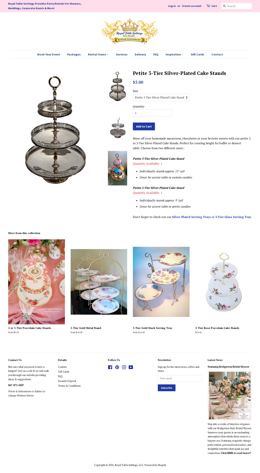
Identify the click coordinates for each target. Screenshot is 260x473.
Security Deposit (67, 381)
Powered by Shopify (155, 465)
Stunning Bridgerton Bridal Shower (228, 366)
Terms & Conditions (69, 385)
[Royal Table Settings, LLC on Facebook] (110, 368)
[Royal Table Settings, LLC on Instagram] (124, 368)
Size (135, 91)
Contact (217, 54)
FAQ (155, 54)
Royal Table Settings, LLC (129, 465)
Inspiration (173, 54)
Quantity (138, 106)
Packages (74, 54)
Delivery (140, 54)
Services (122, 54)
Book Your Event (48, 54)
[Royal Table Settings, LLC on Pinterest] (117, 368)
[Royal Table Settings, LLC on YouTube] (131, 368)
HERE (230, 453)
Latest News (215, 360)
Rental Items (97, 54)
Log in (172, 6)
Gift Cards (197, 54)
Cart (214, 6)
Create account (191, 6)
